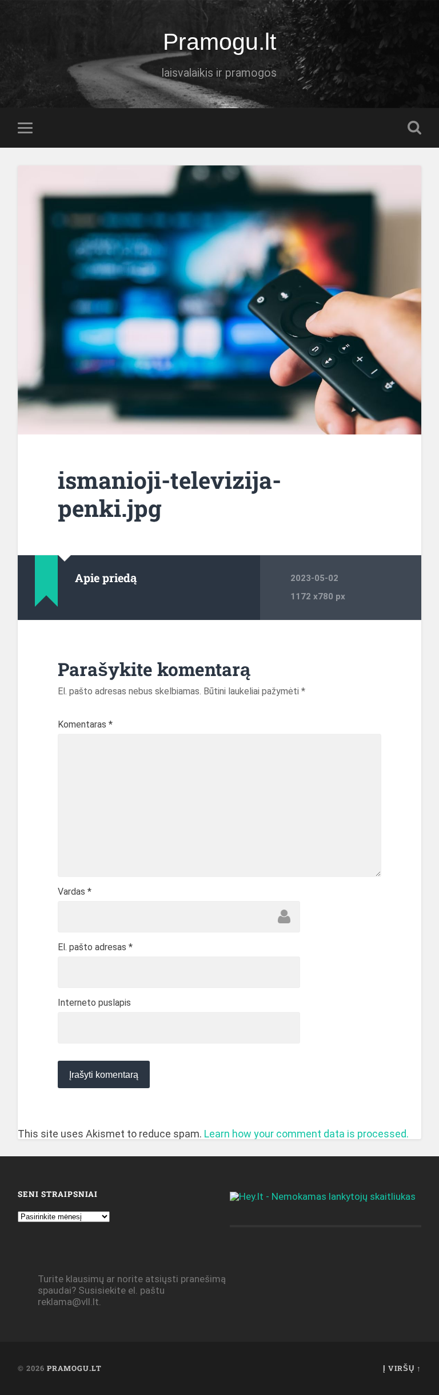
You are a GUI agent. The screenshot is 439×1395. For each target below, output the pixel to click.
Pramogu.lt (219, 42)
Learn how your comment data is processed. (306, 1134)
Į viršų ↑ (402, 1368)
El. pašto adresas (95, 947)
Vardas (74, 891)
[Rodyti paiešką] (414, 127)
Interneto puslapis (94, 1002)
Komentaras (85, 724)
